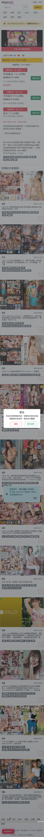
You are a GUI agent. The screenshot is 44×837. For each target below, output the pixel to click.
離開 (16, 424)
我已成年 (31, 424)
